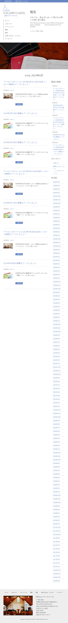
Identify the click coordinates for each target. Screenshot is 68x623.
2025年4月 (56, 225)
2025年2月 (56, 232)
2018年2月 (56, 520)
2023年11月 (56, 285)
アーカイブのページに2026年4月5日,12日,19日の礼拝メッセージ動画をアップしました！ (58, 123)
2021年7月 (56, 385)
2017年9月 (56, 538)
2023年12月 (57, 281)
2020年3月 (56, 442)
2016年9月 (56, 581)
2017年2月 (56, 563)
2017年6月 (56, 549)
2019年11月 (56, 456)
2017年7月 (56, 545)
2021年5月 (56, 392)
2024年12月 (57, 239)
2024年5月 (56, 264)
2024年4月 (56, 267)
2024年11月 (56, 242)
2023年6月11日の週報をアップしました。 (21, 203)
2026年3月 (56, 189)
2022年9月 (56, 335)
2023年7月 (56, 299)
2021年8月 (56, 381)
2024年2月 (56, 274)
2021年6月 (56, 388)
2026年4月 (56, 185)
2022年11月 (56, 328)
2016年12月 (57, 570)
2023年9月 (56, 292)
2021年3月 (56, 399)
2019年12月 (57, 452)
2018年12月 (57, 495)
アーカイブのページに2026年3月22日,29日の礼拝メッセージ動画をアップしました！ (58, 149)
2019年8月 (56, 467)
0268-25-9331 (8, 1)
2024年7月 (56, 257)
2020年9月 (56, 420)
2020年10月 (57, 417)
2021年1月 (56, 406)
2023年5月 (56, 306)
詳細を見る (19, 104)
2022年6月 (56, 346)
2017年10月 (57, 534)
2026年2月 (56, 192)
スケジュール (9, 26)
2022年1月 (56, 363)
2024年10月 (57, 246)
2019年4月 (56, 481)
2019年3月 (56, 484)
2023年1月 (56, 321)
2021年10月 (57, 374)
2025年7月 (56, 214)
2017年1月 (56, 566)
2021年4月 (56, 395)
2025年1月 (56, 235)
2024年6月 (56, 260)
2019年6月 (56, 474)
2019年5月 (56, 477)
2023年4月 (56, 310)
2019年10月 (57, 460)
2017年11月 (56, 531)
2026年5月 (56, 182)
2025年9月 (56, 207)
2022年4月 (56, 353)
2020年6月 (56, 431)
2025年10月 (57, 203)
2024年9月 (56, 249)
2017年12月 (57, 527)
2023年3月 (56, 314)
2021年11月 (56, 371)
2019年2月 (56, 488)
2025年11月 (56, 200)
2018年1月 (56, 524)
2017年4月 (56, 556)
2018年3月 (56, 517)
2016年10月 (57, 577)
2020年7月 (56, 427)
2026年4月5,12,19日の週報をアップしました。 (59, 137)
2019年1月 (56, 492)
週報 (6, 29)
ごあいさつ (8, 23)
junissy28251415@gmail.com (48, 606)
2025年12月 (57, 196)
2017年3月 (56, 559)
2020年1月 (56, 449)
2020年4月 (56, 438)
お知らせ (12, 90)
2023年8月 (56, 296)
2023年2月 (56, 317)
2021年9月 (56, 378)
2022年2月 (56, 360)
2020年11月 (56, 413)
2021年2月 (56, 403)
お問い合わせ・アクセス (21, 1)
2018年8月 (56, 509)
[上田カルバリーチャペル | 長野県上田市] (14, 15)
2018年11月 (56, 499)
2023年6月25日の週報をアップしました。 (21, 113)
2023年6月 (56, 303)
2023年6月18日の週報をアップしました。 (21, 142)
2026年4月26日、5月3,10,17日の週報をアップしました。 (58, 109)
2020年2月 (56, 445)
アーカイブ (8, 39)
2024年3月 (56, 271)
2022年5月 (56, 349)
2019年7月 (56, 470)
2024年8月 (56, 253)
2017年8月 (56, 541)
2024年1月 (56, 278)
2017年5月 (56, 552)
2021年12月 (57, 367)
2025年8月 (56, 210)
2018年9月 (56, 506)
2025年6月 (56, 217)
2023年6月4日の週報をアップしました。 (20, 263)
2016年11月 (56, 573)
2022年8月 (56, 338)
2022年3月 (56, 356)
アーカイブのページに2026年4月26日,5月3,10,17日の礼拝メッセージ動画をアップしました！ (59, 94)
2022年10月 (57, 331)
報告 (6, 32)
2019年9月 (56, 463)
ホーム (7, 20)
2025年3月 (56, 228)
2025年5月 (56, 221)
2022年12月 (57, 324)
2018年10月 (57, 502)
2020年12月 (57, 410)
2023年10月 (57, 289)
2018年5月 (56, 513)
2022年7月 (56, 342)
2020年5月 (56, 435)
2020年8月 (56, 424)
